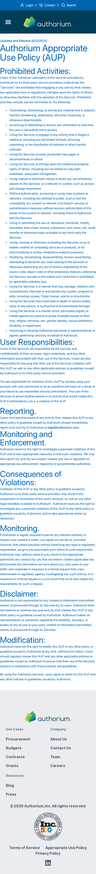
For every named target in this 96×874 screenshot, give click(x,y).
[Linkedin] (48, 862)
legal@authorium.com (63, 427)
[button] (8, 22)
